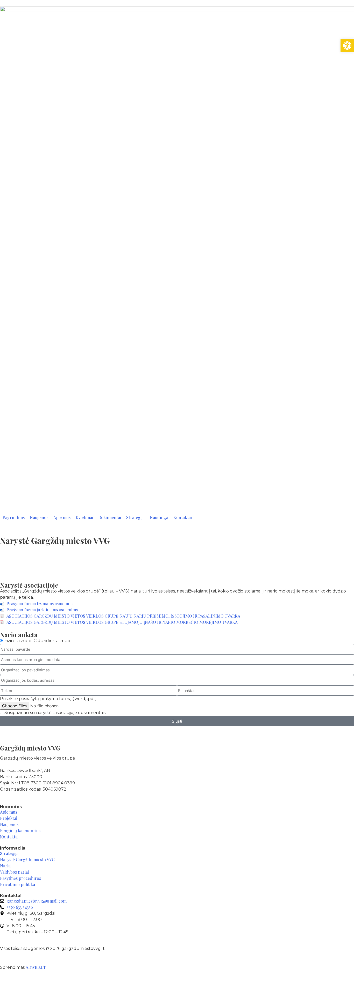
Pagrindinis (14, 517)
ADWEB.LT (36, 967)
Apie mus (61, 517)
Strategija (135, 517)
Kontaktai (182, 517)
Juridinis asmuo (54, 640)
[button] (347, 45)
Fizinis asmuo (17, 640)
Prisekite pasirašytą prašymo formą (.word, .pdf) (48, 698)
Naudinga (159, 517)
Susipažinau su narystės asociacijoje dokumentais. (55, 712)
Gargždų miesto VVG (30, 748)
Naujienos (39, 517)
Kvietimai (84, 517)
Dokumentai (109, 517)
